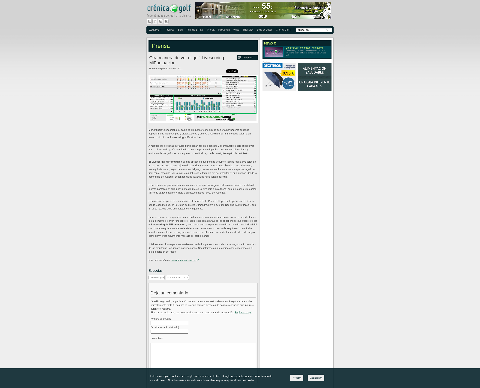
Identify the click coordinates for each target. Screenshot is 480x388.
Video (236, 29)
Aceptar (297, 378)
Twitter (162, 21)
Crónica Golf (282, 29)
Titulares (169, 29)
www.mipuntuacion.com (183, 260)
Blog (180, 29)
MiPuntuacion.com (176, 277)
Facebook (156, 21)
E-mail (165, 327)
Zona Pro (154, 29)
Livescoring (156, 277)
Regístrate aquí (243, 312)
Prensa (210, 29)
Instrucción (224, 29)
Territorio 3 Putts (194, 29)
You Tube (167, 21)
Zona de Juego (264, 29)
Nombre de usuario (161, 318)
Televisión (248, 29)
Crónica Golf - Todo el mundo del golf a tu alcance (171, 11)
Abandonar (316, 378)
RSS (149, 21)
